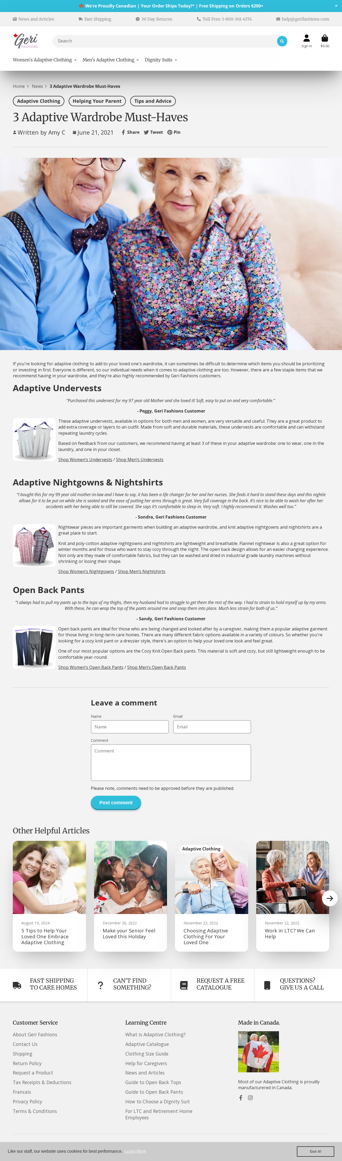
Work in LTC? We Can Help (292, 896)
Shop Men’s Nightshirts (141, 571)
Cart (325, 41)
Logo (26, 41)
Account (306, 41)
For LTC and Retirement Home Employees (158, 1114)
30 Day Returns (156, 19)
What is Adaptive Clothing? (155, 1034)
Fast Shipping (97, 19)
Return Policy (27, 1063)
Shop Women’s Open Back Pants (90, 667)
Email (177, 716)
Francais (22, 1092)
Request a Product (33, 1072)
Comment (99, 740)
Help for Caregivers (146, 1063)
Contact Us (25, 1044)
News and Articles (36, 19)
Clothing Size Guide (146, 1053)
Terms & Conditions (35, 1111)
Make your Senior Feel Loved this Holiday (130, 896)
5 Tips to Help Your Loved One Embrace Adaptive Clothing (49, 896)
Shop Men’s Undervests (140, 459)
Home (19, 86)
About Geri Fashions (35, 1034)
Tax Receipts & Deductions (42, 1082)
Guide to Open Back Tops (153, 1082)
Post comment (116, 802)
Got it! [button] (315, 1151)
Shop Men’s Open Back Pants (156, 667)
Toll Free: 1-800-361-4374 (227, 19)
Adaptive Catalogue (147, 1044)
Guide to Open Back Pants (154, 1092)
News (37, 86)
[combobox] (170, 41)
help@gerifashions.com (305, 19)
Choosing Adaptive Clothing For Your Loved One (211, 896)
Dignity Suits (158, 60)
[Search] (282, 41)
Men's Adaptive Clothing (108, 60)
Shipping (22, 1053)
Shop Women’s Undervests (85, 459)
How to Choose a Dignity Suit (157, 1101)
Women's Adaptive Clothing (42, 60)
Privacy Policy (27, 1101)
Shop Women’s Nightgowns (86, 571)
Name (96, 716)
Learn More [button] (135, 1151)
